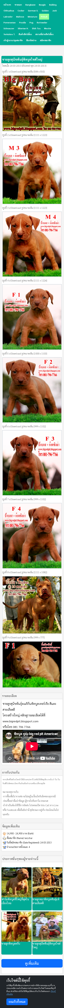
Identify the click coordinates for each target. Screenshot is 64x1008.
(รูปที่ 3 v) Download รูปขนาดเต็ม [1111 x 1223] (24, 207)
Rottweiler (42, 22)
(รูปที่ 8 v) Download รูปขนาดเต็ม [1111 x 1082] (24, 572)
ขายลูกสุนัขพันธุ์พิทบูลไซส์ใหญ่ (46, 945)
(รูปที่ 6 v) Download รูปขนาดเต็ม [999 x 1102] (24, 426)
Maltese (20, 16)
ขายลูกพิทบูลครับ (11, 943)
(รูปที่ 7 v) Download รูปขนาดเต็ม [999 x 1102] (24, 499)
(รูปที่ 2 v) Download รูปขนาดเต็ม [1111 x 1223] (24, 135)
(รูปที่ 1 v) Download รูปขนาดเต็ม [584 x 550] (23, 71)
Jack (54, 10)
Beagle (42, 4)
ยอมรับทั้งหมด (17, 1002)
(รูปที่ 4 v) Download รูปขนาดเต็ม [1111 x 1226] (24, 280)
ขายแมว (18, 4)
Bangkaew (30, 4)
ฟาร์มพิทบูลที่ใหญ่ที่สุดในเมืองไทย (15, 901)
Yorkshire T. (9, 34)
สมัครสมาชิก (45, 40)
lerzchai (28, 838)
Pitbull (44, 16)
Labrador (8, 16)
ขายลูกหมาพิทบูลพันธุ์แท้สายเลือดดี (46, 901)
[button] (32, 963)
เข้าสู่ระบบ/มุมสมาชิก (13, 40)
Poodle (22, 22)
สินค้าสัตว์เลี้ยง (25, 34)
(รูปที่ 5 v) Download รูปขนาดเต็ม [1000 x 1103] (24, 353)
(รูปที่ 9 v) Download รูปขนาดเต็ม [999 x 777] (23, 637)
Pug (31, 22)
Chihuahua (9, 10)
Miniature (32, 16)
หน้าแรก (7, 4)
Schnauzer (9, 28)
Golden (45, 10)
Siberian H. (23, 28)
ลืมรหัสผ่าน (31, 40)
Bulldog (53, 4)
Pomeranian (10, 22)
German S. (33, 10)
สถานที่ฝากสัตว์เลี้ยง (44, 34)
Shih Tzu (36, 28)
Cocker (21, 10)
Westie (47, 28)
